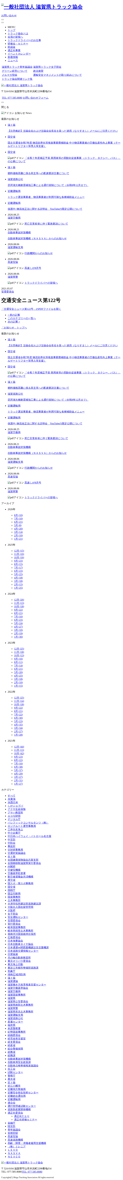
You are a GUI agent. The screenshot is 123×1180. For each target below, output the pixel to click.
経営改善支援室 (17, 1038)
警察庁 (11, 1075)
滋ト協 (11, 125)
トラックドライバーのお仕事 (24, 40)
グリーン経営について (14, 71)
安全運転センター (18, 917)
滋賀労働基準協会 (18, 988)
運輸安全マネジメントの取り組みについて (57, 75)
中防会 (11, 843)
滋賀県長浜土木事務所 (20, 1011)
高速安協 (13, 262)
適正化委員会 (15, 1112)
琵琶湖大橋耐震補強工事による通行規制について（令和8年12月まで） (48, 185)
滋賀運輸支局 (15, 247)
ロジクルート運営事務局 (22, 826)
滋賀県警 (13, 276)
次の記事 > (14, 321)
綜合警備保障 (15, 1048)
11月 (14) (19, 701)
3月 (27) (18, 777)
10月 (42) (19, 753)
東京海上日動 (15, 964)
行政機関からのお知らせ (39, 253)
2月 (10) (18, 535)
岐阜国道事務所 (17, 927)
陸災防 (11, 1126)
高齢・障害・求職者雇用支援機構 (27, 1143)
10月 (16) (19, 557)
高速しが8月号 (33, 268)
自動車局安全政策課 (19, 1062)
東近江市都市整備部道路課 (23, 967)
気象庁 (11, 971)
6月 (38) (18, 767)
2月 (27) (18, 731)
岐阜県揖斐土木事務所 (20, 930)
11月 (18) (19, 652)
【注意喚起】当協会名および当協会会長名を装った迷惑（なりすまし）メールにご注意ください (63, 130)
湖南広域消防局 (17, 974)
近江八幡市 (14, 1085)
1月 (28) (18, 734)
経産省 (11, 1045)
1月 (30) (18, 636)
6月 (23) (18, 571)
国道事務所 (14, 897)
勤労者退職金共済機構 (20, 876)
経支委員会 (14, 1042)
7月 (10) (18, 518)
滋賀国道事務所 (17, 994)
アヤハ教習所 (15, 812)
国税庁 (11, 890)
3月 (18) (18, 581)
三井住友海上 (15, 829)
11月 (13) (19, 603)
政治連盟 (38, 71)
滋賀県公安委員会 (18, 1001)
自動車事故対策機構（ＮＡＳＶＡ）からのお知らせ (37, 238)
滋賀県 (11, 998)
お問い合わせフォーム (36, 97)
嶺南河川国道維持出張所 (22, 934)
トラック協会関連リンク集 (17, 79)
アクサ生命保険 (17, 809)
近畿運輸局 (14, 191)
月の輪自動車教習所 (19, 957)
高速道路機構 (15, 1139)
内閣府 (11, 866)
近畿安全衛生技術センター (23, 1092)
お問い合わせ (9, 15)
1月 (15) (18, 685)
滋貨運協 (13, 981)
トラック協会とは (18, 33)
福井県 (11, 1025)
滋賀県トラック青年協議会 (17, 67)
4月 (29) (18, 773)
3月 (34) (18, 728)
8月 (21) (18, 613)
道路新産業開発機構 (19, 1109)
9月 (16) (18, 658)
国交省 (11, 136)
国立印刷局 (14, 893)
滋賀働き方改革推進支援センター (27, 984)
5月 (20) (18, 672)
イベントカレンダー (19, 53)
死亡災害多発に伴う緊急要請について (46, 223)
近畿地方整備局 (17, 1089)
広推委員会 (14, 937)
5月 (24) (18, 623)
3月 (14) (18, 532)
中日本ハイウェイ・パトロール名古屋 (29, 836)
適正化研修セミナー (25, 1119)
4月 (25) (18, 675)
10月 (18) (19, 606)
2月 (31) (18, 780)
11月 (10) (19, 554)
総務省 (11, 1052)
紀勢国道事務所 (17, 1031)
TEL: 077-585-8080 (12, 97)
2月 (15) (18, 584)
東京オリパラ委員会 (19, 961)
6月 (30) (18, 718)
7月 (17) (18, 567)
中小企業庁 (14, 832)
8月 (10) (18, 515)
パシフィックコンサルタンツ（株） (28, 822)
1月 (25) (18, 587)
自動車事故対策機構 (19, 232)
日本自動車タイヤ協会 (20, 944)
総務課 (11, 1055)
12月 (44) (19, 746)
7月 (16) (18, 616)
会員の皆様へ (15, 36)
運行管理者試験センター (22, 1106)
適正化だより (21, 1116)
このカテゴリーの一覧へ (22, 318)
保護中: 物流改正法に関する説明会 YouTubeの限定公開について (45, 209)
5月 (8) (17, 525)
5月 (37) (18, 770)
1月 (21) (18, 538)
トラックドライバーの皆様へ (41, 282)
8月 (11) (18, 662)
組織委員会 (14, 1035)
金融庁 (11, 1123)
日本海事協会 (15, 940)
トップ (11, 30)
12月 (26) (19, 599)
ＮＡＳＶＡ (14, 1153)
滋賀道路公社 (15, 179)
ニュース (13, 60)
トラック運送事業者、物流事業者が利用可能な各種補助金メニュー (46, 197)
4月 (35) (18, 724)
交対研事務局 (15, 849)
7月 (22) (18, 714)
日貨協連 (13, 954)
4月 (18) (18, 577)
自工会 (11, 1069)
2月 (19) (18, 633)
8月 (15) (18, 564)
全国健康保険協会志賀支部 (23, 859)
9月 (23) (18, 560)
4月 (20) (18, 528)
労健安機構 (14, 870)
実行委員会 (14, 924)
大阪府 (11, 910)
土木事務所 (14, 900)
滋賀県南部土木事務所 (20, 1004)
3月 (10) (18, 630)
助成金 (11, 47)
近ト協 (11, 1082)
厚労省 (11, 880)
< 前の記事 (14, 315)
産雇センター (15, 1021)
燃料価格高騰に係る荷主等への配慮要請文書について (38, 173)
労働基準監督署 (17, 873)
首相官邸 (13, 1133)
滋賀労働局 (14, 217)
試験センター (15, 1072)
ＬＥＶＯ (13, 1150)
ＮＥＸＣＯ (14, 1156)
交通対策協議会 (17, 853)
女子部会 (13, 913)
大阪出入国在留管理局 (20, 907)
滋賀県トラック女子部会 (47, 67)
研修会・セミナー (18, 43)
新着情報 (13, 57)
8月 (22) (18, 760)
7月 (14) (18, 665)
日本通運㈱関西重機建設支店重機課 (28, 947)
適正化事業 (14, 50)
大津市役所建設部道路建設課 (24, 903)
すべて (11, 795)
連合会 (11, 1102)
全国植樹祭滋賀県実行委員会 (24, 863)
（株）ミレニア (17, 1146)
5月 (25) (18, 574)
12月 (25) (19, 648)
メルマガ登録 (9, 75)
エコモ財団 (14, 816)
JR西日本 (13, 802)
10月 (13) (19, 655)
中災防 (11, 839)
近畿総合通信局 (17, 1096)
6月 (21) (18, 522)
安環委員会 (7, 291)
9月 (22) (18, 609)
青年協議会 (14, 1129)
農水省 (11, 1079)
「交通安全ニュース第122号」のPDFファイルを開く (31, 309)
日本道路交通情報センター (23, 950)
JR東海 (12, 799)
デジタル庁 (14, 819)
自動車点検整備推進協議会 (23, 1065)
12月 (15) (19, 550)
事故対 (11, 846)
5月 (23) (18, 721)
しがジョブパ (15, 805)
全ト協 (11, 856)
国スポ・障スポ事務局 (20, 883)
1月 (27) (18, 783)
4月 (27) (18, 626)
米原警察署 (14, 1028)
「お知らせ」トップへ (14, 327)
